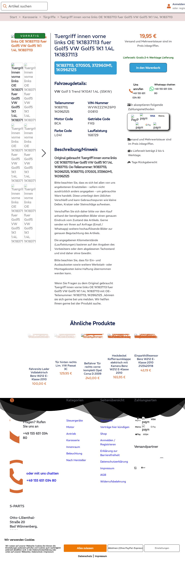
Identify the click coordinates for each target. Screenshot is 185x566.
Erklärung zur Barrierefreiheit (110, 453)
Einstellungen (162, 548)
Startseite (106, 420)
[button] (43, 153)
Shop (103, 433)
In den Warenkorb (148, 67)
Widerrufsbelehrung (113, 481)
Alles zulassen (85, 548)
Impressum (107, 468)
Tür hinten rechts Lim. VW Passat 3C (66, 365)
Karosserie (30, 17)
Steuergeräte (74, 420)
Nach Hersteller (76, 460)
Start (13, 17)
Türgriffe (49, 17)
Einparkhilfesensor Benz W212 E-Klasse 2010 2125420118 (146, 361)
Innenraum (73, 447)
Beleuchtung (74, 453)
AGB (103, 474)
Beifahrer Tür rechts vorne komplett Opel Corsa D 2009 (92, 368)
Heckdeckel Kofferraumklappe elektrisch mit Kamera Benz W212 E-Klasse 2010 (119, 364)
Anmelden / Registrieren (108, 442)
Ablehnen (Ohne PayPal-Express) (125, 548)
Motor (70, 427)
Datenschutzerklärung (114, 461)
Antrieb (71, 433)
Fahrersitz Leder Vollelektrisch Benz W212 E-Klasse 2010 (39, 374)
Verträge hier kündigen (114, 427)
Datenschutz (85, 556)
